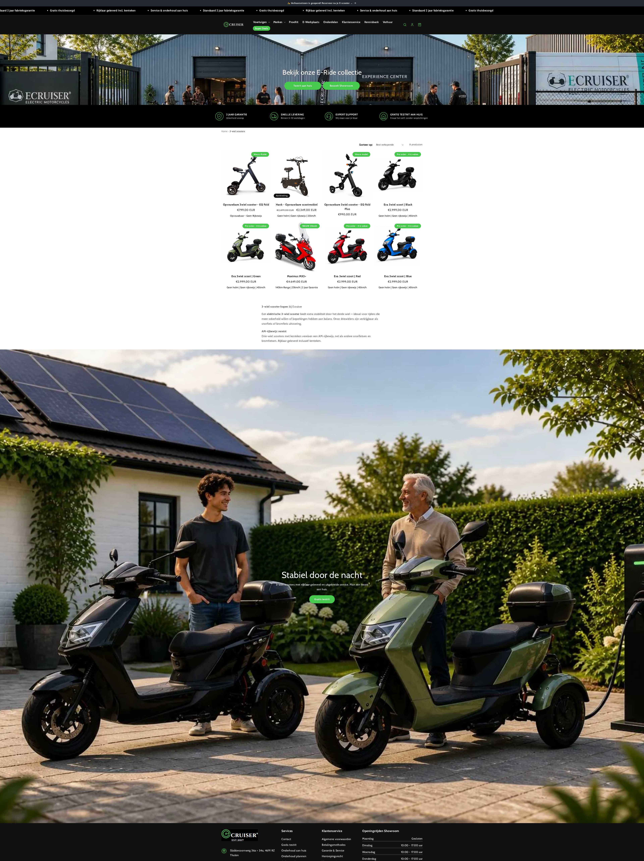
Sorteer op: (366, 144)
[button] (261, 22)
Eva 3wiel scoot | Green (246, 276)
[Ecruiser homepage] (234, 24)
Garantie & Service (333, 850)
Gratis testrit (322, 599)
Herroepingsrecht (332, 856)
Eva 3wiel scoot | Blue (398, 276)
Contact (286, 839)
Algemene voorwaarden (336, 839)
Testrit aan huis (302, 85)
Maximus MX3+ (296, 276)
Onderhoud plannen (293, 856)
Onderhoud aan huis (293, 850)
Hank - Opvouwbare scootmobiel (296, 204)
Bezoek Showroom (341, 85)
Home (224, 131)
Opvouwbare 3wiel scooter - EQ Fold (246, 204)
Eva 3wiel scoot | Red (347, 276)
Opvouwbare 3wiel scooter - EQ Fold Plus (347, 207)
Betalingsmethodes (333, 844)
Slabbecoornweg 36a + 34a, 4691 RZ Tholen (252, 853)
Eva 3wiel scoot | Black (398, 204)
